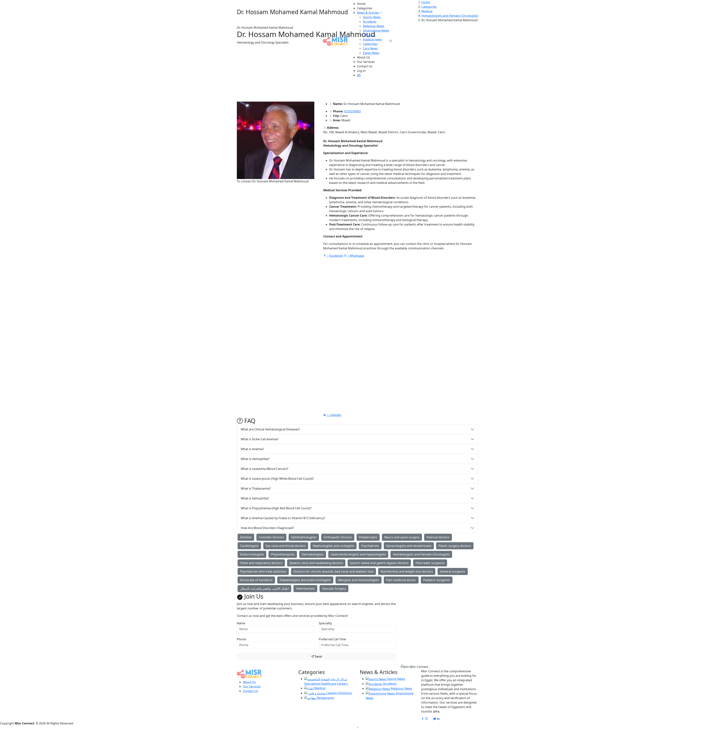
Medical (319, 688)
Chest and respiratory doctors (261, 563)
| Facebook (335, 256)
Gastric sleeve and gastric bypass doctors (379, 563)
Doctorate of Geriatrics (256, 580)
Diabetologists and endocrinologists (305, 580)
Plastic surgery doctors (454, 546)
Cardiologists (249, 546)
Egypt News (371, 53)
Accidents (369, 22)
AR (359, 75)
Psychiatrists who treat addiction (263, 571)
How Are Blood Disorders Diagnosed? (267, 528)
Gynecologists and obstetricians (408, 546)
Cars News (370, 48)
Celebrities (370, 44)
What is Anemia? (252, 449)
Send (318, 656)
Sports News (372, 17)
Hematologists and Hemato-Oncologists (421, 554)
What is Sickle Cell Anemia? (259, 439)
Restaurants (325, 698)
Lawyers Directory (339, 693)
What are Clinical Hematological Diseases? (270, 429)
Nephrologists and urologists (333, 546)
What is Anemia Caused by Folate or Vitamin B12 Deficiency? (283, 518)
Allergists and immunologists (358, 580)
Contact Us (364, 66)
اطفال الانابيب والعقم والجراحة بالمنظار (264, 589)
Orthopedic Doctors (338, 537)
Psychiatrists (370, 546)
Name (241, 623)
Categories (364, 8)
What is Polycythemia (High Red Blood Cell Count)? (276, 508)
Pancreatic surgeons (430, 563)
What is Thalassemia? (256, 488)
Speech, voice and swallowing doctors (316, 563)
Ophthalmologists (304, 537)
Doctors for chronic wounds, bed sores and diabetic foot (333, 571)
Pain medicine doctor (401, 580)
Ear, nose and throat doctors (286, 546)
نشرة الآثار (369, 35)
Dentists (246, 537)
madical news (372, 39)
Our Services (366, 62)
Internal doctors (438, 537)
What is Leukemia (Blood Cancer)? (264, 469)
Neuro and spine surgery (402, 537)
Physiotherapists (283, 554)
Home (361, 4)
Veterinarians (305, 589)
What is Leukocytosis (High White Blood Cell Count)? (277, 479)
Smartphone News (376, 30)
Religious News (373, 26)
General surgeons (452, 571)
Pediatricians (368, 537)
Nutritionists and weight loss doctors (407, 571)
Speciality (325, 623)
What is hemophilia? (255, 498)
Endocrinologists (252, 554)
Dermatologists (313, 554)
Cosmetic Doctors (271, 537)
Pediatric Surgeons (436, 580)
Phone (241, 639)
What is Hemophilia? (255, 459)
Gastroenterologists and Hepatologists (358, 554)
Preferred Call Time (332, 639)
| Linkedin (333, 415)
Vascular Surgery (334, 589)
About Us (363, 57)
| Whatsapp (355, 256)
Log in (361, 71)
